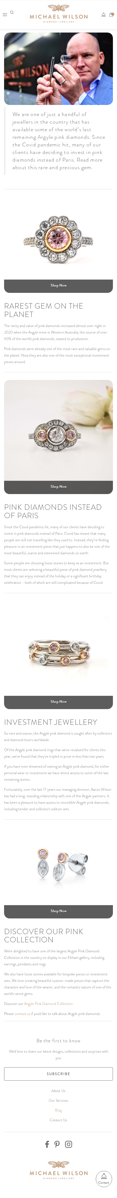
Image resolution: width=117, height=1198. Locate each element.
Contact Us (58, 1120)
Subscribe (58, 1074)
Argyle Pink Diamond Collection (48, 1003)
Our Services (59, 1100)
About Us (58, 1090)
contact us (22, 1013)
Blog (58, 1110)
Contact (103, 1182)
